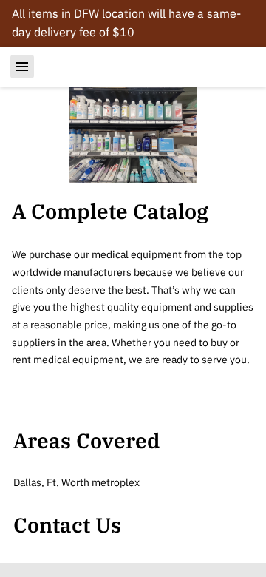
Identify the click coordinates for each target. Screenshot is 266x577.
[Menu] (22, 66)
